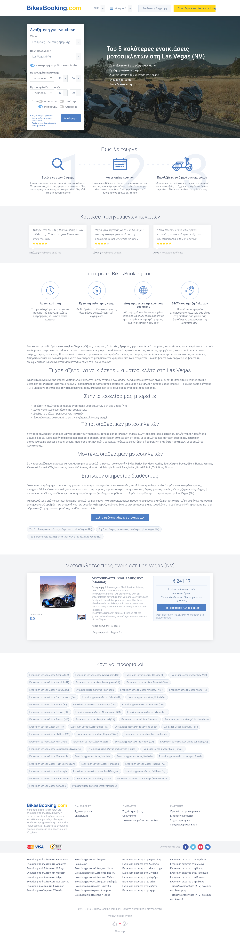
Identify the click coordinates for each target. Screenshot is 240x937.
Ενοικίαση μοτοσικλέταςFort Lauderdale (146, 734)
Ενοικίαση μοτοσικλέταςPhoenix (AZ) (145, 764)
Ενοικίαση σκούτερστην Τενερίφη (189, 872)
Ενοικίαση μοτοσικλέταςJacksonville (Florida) (112, 749)
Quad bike (71, 106)
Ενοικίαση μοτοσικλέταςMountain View (147, 682)
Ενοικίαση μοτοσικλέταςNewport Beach (180, 756)
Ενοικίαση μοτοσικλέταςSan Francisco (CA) (52, 697)
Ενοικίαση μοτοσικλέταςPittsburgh (48, 771)
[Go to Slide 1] (81, 617)
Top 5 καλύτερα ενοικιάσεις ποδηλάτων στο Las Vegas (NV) (60, 529)
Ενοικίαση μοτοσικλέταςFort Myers (48, 741)
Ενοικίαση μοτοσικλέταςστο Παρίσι (95, 872)
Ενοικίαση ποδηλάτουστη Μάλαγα (45, 868)
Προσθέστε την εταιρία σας (185, 811)
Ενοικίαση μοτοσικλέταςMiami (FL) (188, 690)
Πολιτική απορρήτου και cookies (140, 820)
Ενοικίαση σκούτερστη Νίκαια (187, 881)
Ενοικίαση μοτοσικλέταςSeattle (94, 778)
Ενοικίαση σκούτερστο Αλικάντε (140, 864)
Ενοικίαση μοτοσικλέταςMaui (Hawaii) (163, 749)
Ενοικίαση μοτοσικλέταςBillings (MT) (147, 712)
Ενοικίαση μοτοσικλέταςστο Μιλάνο (95, 877)
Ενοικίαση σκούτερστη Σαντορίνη (45, 886)
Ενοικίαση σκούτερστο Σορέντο (188, 859)
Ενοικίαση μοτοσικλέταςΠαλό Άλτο (146, 697)
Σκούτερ (70, 101)
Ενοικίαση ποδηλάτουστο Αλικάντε (46, 864)
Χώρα (33, 36)
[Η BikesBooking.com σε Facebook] (186, 847)
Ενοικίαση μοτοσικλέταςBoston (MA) (49, 719)
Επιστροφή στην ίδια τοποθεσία (56, 65)
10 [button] (60, 78)
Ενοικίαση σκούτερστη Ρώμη (186, 868)
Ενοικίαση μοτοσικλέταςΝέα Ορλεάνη (49, 690)
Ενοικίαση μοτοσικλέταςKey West (189, 675)
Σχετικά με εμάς (84, 811)
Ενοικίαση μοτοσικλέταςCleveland (139, 719)
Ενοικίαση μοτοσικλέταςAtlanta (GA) (49, 675)
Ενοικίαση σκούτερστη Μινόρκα (140, 872)
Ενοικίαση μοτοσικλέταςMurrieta (92, 756)
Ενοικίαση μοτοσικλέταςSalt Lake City (145, 771)
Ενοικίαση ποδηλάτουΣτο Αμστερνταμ (48, 881)
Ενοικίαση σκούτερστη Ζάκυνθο (45, 890)
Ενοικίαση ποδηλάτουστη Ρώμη (44, 877)
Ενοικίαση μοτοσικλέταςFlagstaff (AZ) (97, 734)
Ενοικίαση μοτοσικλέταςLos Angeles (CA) (98, 682)
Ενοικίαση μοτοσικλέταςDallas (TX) (89, 726)
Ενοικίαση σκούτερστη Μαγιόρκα (140, 877)
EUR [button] (96, 8)
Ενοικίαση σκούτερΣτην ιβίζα (138, 881)
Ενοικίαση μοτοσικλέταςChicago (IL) (145, 675)
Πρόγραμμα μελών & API (183, 824)
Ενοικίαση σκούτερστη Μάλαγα (139, 886)
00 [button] (73, 78)
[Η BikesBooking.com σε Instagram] (200, 847)
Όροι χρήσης (129, 815)
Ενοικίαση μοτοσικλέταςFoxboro (90, 741)
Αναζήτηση (71, 118)
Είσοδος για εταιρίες (181, 815)
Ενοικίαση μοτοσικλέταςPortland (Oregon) (96, 771)
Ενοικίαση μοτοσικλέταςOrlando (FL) (101, 697)
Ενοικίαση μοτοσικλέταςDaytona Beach (136, 726)
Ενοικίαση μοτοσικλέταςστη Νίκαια (94, 868)
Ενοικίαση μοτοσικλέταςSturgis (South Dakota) (142, 778)
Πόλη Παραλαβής (40, 50)
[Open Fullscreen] (58, 594)
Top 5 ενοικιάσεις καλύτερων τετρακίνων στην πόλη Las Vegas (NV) (65, 536)
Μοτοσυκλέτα (52, 106)
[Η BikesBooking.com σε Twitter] (193, 847)
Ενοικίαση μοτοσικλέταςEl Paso (181, 726)
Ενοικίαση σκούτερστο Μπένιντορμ (142, 868)
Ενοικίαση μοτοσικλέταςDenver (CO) (49, 712)
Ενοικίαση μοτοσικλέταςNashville (135, 756)
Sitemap (120, 931)
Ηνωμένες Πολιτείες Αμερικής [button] (51, 42)
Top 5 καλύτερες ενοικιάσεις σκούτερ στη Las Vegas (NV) (129, 529)
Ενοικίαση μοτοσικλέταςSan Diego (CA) (94, 704)
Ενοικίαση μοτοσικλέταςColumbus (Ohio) (187, 719)
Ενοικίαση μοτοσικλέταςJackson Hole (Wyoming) (55, 749)
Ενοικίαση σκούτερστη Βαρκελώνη (141, 859)
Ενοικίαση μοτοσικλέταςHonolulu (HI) (49, 682)
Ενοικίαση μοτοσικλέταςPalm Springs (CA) (52, 764)
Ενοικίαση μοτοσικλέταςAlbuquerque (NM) (98, 712)
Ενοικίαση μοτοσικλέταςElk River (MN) (49, 734)
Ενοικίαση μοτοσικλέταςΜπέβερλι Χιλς (141, 690)
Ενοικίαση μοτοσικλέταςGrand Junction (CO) (184, 741)
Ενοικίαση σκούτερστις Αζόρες (92, 894)
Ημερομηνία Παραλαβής (44, 72)
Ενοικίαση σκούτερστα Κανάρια (187, 877)
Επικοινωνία (81, 815)
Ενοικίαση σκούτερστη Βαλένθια (93, 886)
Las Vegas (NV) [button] (41, 56)
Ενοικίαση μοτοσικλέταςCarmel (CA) (95, 719)
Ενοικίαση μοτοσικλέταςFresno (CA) (134, 741)
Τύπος (34, 101)
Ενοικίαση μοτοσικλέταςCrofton (46, 726)
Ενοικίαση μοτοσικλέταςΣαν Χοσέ (47, 786)
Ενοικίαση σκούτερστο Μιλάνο (187, 864)
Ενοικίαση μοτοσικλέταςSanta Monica (49, 778)
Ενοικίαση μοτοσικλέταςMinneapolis (48, 756)
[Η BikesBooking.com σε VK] (208, 847)
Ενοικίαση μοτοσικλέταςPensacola (100, 764)
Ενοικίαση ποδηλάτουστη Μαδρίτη (46, 872)
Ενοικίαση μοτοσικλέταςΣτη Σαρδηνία (96, 881)
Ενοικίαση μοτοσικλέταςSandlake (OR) (143, 704)
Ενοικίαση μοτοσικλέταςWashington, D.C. (97, 675)
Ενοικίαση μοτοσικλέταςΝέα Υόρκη (95, 690)
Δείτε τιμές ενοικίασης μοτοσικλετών (120, 517)
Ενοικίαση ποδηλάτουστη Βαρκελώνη (47, 859)
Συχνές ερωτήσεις (132, 811)
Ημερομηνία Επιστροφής (45, 87)
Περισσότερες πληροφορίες (182, 607)
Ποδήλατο (50, 101)
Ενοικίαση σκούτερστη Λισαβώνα (93, 890)
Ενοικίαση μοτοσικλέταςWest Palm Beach (94, 786)
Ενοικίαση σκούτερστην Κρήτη (139, 890)
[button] (120, 8)
